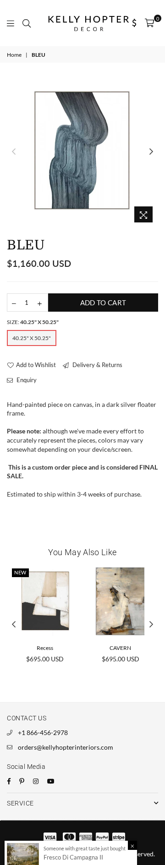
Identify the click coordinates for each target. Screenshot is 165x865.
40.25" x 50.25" (31, 338)
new (20, 572)
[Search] (26, 23)
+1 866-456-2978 (43, 732)
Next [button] (151, 152)
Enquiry (26, 380)
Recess (45, 647)
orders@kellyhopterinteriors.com (65, 747)
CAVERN (120, 647)
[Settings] (134, 23)
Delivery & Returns (96, 364)
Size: (33, 322)
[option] (82, 151)
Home (14, 54)
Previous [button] (14, 152)
